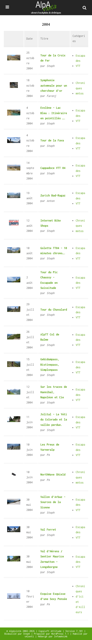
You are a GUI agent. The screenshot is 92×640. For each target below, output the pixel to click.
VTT (78, 66)
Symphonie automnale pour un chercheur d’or (53, 85)
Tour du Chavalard (53, 309)
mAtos (80, 93)
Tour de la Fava (52, 140)
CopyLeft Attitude (51, 631)
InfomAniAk (60, 636)
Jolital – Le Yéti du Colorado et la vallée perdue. (53, 420)
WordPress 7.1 (60, 633)
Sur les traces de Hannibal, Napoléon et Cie (53, 392)
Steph (27, 633)
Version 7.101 (74, 631)
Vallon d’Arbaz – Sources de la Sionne (52, 502)
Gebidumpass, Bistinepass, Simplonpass (49, 364)
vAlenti (30, 636)
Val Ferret (48, 529)
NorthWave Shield (52, 474)
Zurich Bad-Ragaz (52, 195)
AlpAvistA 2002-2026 (22, 631)
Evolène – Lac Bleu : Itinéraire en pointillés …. (53, 113)
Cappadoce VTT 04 (52, 168)
